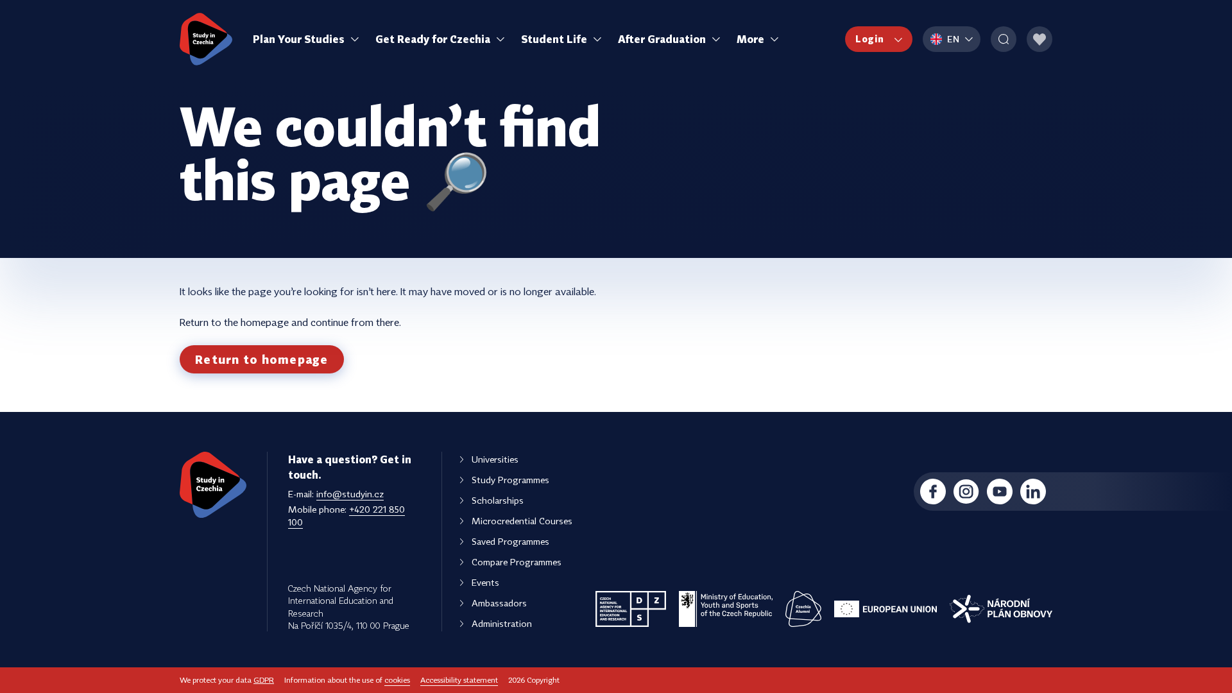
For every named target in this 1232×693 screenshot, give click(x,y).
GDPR (263, 680)
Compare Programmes (516, 561)
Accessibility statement (459, 680)
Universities (495, 459)
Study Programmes (510, 479)
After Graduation (662, 39)
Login (869, 38)
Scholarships (498, 500)
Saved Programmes (510, 541)
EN (953, 38)
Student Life (554, 39)
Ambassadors (499, 602)
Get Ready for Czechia (432, 39)
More (750, 39)
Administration (502, 623)
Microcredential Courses (522, 520)
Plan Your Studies (299, 39)
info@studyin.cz (350, 493)
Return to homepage (262, 359)
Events (485, 582)
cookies (397, 680)
